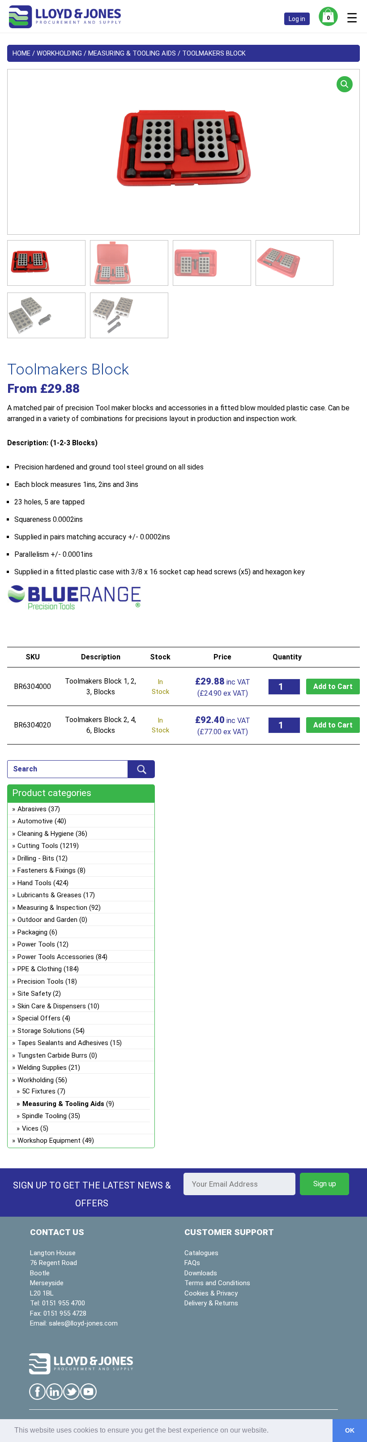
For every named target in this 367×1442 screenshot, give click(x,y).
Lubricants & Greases (49, 895)
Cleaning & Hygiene (45, 834)
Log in (297, 18)
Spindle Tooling (44, 1116)
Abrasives (32, 809)
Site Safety (34, 994)
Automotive (35, 821)
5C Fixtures (38, 1091)
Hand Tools (34, 883)
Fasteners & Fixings (46, 870)
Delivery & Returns (211, 1303)
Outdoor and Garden (47, 920)
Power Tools (36, 944)
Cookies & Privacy (211, 1293)
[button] (345, 84)
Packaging (32, 932)
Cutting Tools (37, 846)
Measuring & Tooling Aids (132, 53)
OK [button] (349, 1430)
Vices (30, 1128)
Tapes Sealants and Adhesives (62, 1043)
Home (21, 53)
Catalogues (201, 1253)
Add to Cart (333, 686)
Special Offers (38, 1018)
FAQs (192, 1263)
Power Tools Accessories (55, 957)
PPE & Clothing (39, 969)
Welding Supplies (42, 1067)
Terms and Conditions (217, 1283)
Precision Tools (40, 981)
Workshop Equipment (49, 1140)
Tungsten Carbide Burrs (52, 1055)
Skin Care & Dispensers (51, 1006)
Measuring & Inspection (52, 908)
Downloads (200, 1273)
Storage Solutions (44, 1031)
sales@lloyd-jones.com (83, 1323)
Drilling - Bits (35, 858)
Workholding (59, 53)
